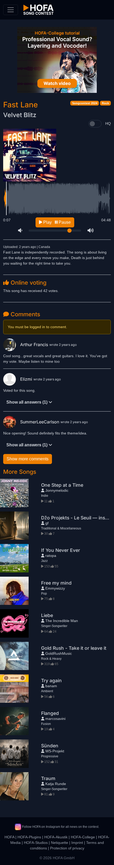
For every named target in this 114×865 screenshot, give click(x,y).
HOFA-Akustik (56, 837)
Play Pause (56, 222)
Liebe (47, 615)
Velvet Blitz (19, 115)
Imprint (77, 842)
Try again (51, 680)
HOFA (9, 837)
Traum (48, 778)
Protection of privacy (67, 848)
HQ (108, 123)
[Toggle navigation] (10, 9)
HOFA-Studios (36, 842)
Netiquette (59, 842)
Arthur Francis (34, 344)
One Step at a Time (62, 485)
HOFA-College (83, 837)
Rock (105, 103)
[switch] (95, 123)
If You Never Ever (60, 550)
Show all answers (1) (27, 402)
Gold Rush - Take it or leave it (73, 648)
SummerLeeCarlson (40, 421)
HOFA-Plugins (29, 837)
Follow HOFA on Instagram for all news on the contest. (60, 827)
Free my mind (56, 583)
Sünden (49, 745)
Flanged (50, 713)
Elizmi (26, 379)
